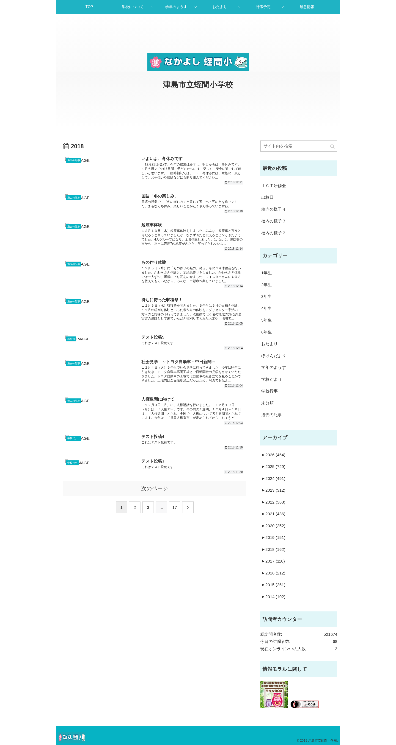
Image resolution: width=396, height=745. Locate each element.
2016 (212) (273, 573)
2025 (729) (273, 466)
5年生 (266, 320)
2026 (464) (273, 455)
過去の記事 (271, 414)
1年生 (266, 273)
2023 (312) (273, 490)
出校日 (267, 197)
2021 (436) (273, 514)
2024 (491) (273, 478)
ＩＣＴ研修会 (273, 185)
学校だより (271, 379)
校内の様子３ (273, 221)
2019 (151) (273, 537)
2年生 (266, 285)
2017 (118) (273, 561)
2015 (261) (273, 585)
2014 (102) (273, 596)
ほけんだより (273, 355)
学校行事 (269, 391)
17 (174, 507)
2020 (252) (273, 526)
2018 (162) (273, 549)
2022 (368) (273, 502)
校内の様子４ (273, 209)
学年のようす (273, 367)
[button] (332, 146)
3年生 (266, 296)
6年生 (266, 332)
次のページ (154, 488)
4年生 (266, 308)
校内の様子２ (273, 233)
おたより (269, 344)
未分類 (267, 403)
